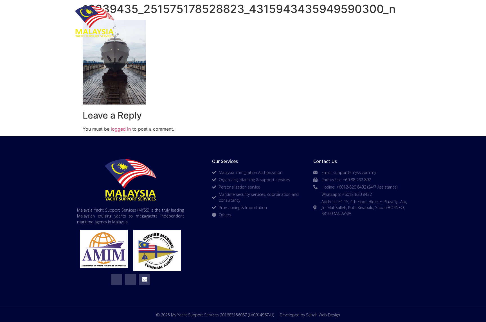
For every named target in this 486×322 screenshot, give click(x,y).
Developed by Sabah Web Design (310, 315)
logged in (121, 129)
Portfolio (331, 21)
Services (280, 21)
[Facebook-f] (130, 279)
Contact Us (387, 21)
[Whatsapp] (116, 279)
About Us (229, 21)
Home (184, 21)
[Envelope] (144, 279)
